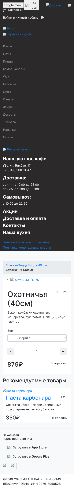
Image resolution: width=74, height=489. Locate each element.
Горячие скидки (19, 34)
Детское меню (18, 149)
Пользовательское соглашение (26, 242)
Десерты (9, 114)
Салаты (8, 99)
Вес (10, 331)
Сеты (7, 54)
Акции (11, 28)
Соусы (8, 137)
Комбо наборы (14, 69)
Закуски (9, 107)
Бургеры (9, 84)
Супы (7, 92)
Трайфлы (9, 122)
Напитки (9, 129)
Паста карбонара (28, 397)
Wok (6, 76)
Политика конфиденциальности (27, 247)
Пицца (8, 61)
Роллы (8, 46)
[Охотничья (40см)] (25, 280)
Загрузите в (29, 447)
